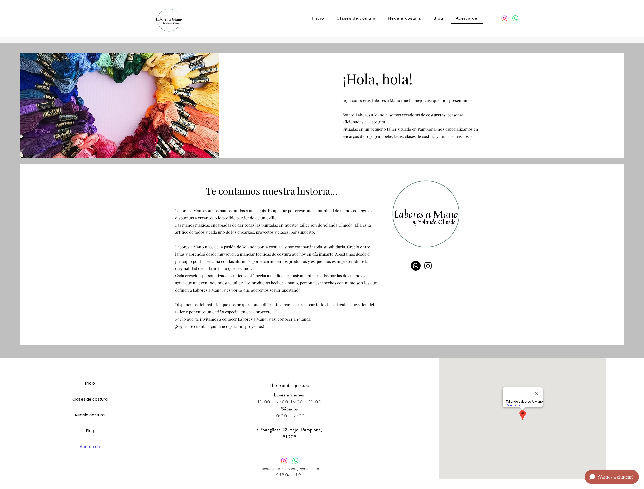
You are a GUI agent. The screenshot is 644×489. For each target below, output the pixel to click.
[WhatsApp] (515, 18)
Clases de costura (90, 399)
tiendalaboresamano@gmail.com (289, 468)
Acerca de (90, 447)
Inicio (90, 383)
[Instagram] (504, 18)
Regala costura (90, 415)
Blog (90, 431)
